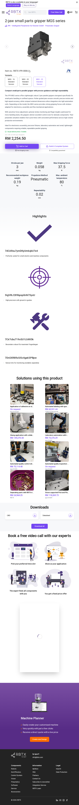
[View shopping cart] (76, 12)
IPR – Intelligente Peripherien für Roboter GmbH (26, 26)
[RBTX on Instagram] (64, 800)
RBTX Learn (37, 788)
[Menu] (3, 12)
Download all (39, 526)
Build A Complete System (58, 146)
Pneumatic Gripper (52, 26)
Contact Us (36, 779)
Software (14, 785)
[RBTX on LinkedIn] (57, 800)
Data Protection (61, 772)
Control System (16, 775)
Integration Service (39, 785)
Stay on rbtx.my (29, 5)
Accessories (15, 792)
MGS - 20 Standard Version (25, 81)
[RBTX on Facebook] (67, 800)
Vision (13, 779)
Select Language (13, 5)
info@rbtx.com (38, 757)
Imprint (58, 769)
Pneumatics (15, 782)
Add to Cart (23, 146)
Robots (13, 769)
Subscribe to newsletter (41, 782)
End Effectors (16, 772)
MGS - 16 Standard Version (11, 81)
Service (14, 788)
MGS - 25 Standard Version (39, 81)
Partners (36, 775)
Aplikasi (35, 769)
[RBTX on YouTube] (60, 800)
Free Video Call (56, 12)
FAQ (34, 772)
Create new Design (39, 739)
